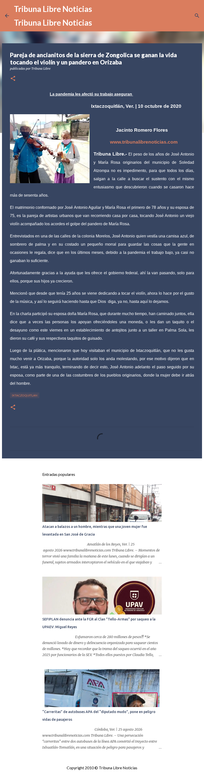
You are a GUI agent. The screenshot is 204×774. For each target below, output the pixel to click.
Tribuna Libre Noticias (53, 9)
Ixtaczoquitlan (24, 395)
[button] (13, 78)
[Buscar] (197, 16)
